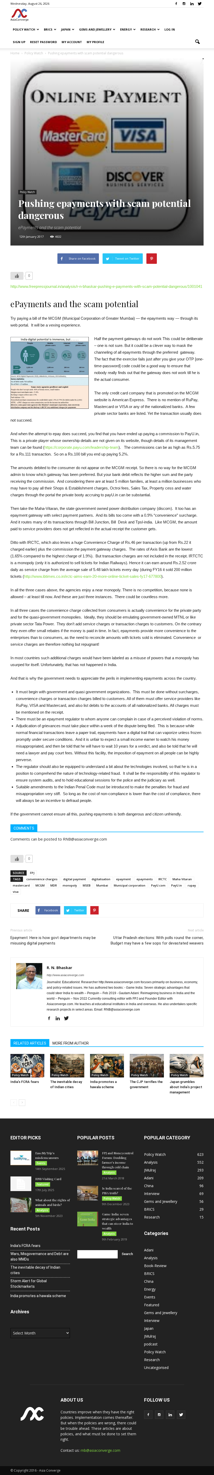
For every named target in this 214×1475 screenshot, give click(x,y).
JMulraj (150, 1170)
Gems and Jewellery (95, 29)
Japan (65, 29)
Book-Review (155, 1265)
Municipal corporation (129, 885)
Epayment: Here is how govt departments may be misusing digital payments (53, 940)
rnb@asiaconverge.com (100, 1450)
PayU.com (158, 885)
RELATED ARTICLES (30, 1043)
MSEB (87, 885)
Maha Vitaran (182, 879)
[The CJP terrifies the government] (147, 1065)
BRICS (48, 29)
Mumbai (102, 885)
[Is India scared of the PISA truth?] (87, 1193)
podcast (151, 1344)
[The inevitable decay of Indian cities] (67, 1065)
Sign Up (19, 42)
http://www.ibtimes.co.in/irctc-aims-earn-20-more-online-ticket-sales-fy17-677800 (92, 576)
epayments (144, 879)
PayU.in (176, 885)
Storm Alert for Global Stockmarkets (28, 1284)
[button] (197, 42)
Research (148, 29)
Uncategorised (156, 1367)
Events (41, 1163)
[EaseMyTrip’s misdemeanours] (20, 1158)
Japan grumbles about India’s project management (186, 1087)
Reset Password (43, 42)
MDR (53, 885)
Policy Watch (24, 29)
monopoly (70, 885)
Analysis (42, 1210)
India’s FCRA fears (24, 1082)
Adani (148, 1177)
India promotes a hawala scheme (38, 1296)
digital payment (74, 879)
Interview (151, 1193)
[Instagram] (184, 4)
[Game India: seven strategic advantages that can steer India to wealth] (87, 1219)
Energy (126, 29)
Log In (169, 29)
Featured (43, 1184)
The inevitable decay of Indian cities (35, 1270)
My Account (72, 42)
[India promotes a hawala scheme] (107, 1065)
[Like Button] (16, 276)
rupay (192, 885)
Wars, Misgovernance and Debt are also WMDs (39, 1256)
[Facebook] (176, 4)
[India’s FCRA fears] (27, 1065)
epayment (123, 879)
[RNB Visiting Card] (20, 1183)
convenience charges (41, 879)
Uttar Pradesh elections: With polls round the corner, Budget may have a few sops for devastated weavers (157, 940)
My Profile (95, 42)
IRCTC (162, 879)
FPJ (32, 873)
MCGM (40, 885)
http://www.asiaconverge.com (65, 975)
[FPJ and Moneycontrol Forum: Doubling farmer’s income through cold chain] (87, 1158)
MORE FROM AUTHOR (70, 1043)
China (148, 1185)
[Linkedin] (192, 4)
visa (16, 892)
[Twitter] (200, 4)
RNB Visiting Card (48, 1179)
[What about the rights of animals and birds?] (20, 1205)
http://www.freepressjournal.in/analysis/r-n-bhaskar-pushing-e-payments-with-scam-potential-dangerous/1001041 (106, 286)
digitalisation (101, 879)
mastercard (21, 885)
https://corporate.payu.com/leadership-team (81, 447)
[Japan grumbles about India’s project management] (187, 1065)
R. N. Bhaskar (59, 967)
